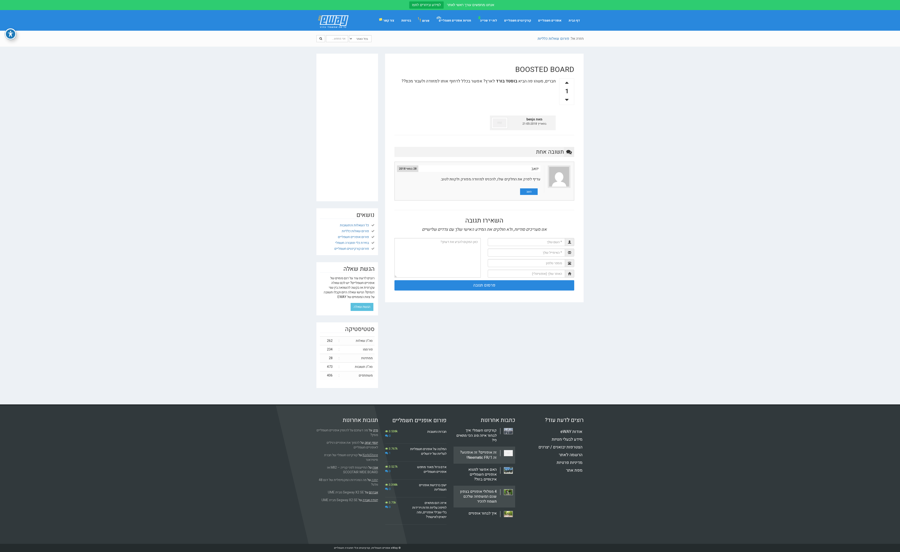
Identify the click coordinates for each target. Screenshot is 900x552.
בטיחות (406, 20)
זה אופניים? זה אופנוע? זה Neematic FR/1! (478, 455)
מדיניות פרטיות (569, 462)
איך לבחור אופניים (483, 513)
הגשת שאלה (362, 306)
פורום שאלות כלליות (553, 38)
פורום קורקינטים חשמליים (351, 248)
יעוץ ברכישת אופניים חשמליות (432, 487)
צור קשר (388, 20)
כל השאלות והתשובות (354, 225)
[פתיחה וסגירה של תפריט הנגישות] (10, 34)
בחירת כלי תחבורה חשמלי (352, 242)
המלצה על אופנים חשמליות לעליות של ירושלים (428, 451)
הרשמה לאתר (570, 455)
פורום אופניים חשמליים (353, 237)
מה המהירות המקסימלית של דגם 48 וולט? (348, 482)
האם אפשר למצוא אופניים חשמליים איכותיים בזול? (482, 474)
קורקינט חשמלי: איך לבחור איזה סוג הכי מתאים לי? (476, 435)
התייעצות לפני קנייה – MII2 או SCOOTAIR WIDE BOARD (352, 470)
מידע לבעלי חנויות (567, 439)
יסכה (374, 479)
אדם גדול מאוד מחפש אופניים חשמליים (431, 469)
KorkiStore (370, 455)
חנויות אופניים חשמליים (455, 20)
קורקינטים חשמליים (517, 20)
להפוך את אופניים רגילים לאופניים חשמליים (352, 445)
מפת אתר (574, 470)
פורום (424, 20)
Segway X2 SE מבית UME (346, 492)
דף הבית (574, 20)
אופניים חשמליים (550, 20)
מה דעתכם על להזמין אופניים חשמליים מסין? (347, 432)
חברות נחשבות (436, 431)
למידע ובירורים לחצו (426, 4)
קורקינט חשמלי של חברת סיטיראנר (351, 457)
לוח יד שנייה (488, 20)
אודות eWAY (571, 432)
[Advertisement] (347, 127)
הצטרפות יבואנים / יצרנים (560, 447)
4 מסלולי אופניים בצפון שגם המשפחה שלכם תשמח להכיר (478, 496)
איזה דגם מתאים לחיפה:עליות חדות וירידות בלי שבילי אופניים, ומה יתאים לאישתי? (429, 509)
